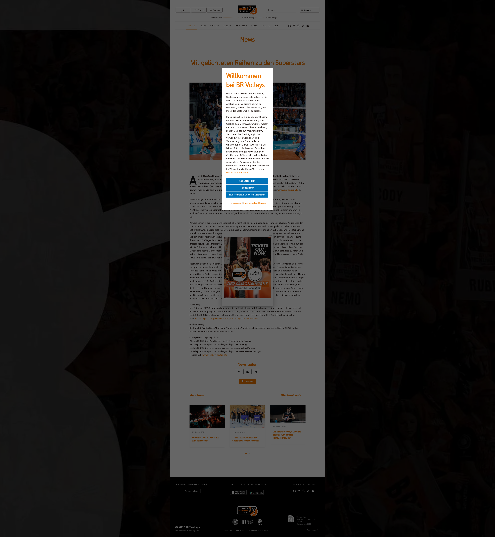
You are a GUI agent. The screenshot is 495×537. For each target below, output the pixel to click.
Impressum (236, 202)
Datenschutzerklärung (237, 172)
